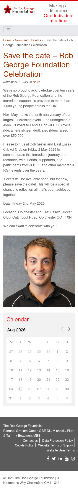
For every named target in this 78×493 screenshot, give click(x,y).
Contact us (30, 440)
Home (7, 40)
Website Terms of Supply (55, 445)
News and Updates (28, 40)
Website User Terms (61, 450)
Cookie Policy (24, 445)
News (36, 82)
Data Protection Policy (57, 440)
